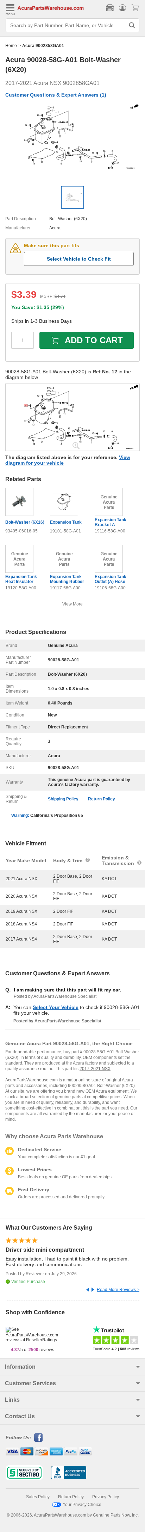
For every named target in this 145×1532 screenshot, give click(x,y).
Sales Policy (38, 1496)
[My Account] (122, 8)
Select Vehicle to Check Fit (79, 259)
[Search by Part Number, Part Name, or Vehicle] (132, 25)
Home (11, 45)
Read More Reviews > (118, 1289)
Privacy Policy (105, 1496)
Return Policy (101, 799)
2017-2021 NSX (95, 1068)
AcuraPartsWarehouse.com (31, 1080)
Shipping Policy (63, 799)
